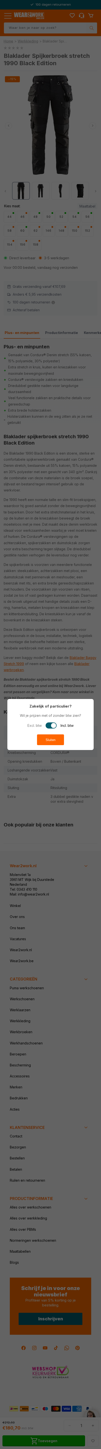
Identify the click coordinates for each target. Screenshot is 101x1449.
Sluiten (50, 740)
